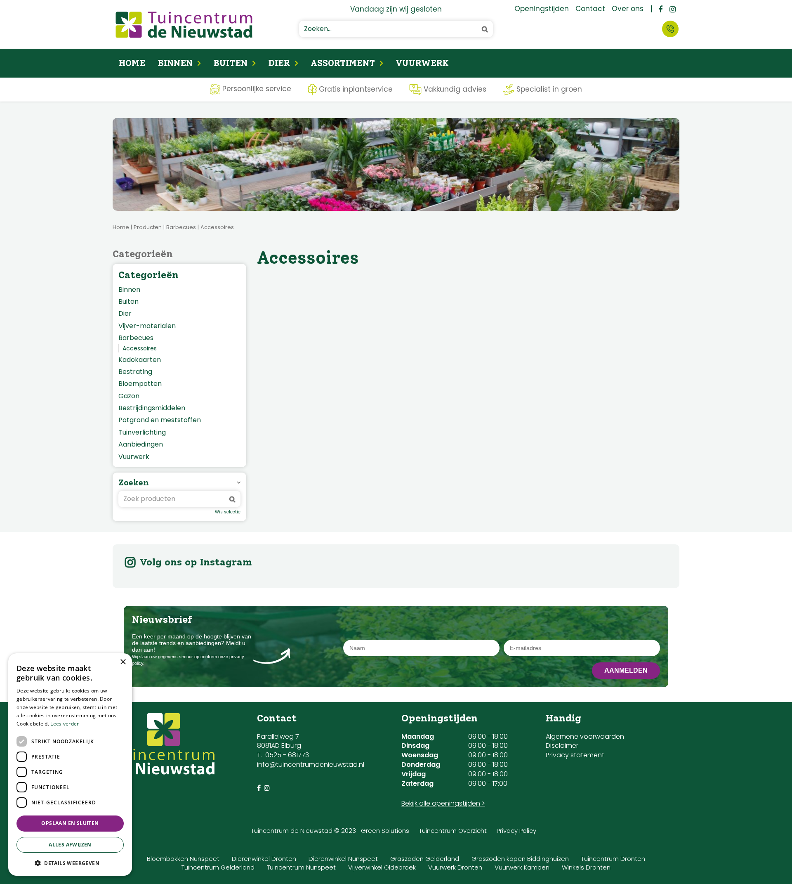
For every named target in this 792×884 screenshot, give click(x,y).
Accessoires (140, 348)
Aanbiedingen (140, 444)
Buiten (128, 301)
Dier (125, 313)
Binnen (129, 289)
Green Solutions (385, 830)
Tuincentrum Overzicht (453, 830)
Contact (670, 29)
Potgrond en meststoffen (159, 420)
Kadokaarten (139, 359)
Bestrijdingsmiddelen (151, 408)
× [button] (123, 662)
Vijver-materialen (147, 326)
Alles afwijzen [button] (70, 844)
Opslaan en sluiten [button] (70, 823)
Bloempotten (140, 383)
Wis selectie (227, 512)
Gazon (128, 396)
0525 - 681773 (287, 755)
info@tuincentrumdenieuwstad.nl (310, 764)
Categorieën (143, 254)
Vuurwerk (133, 456)
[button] (70, 862)
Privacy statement (575, 755)
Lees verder (64, 723)
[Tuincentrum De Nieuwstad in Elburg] (184, 24)
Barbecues (135, 338)
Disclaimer (562, 745)
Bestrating (135, 371)
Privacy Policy (516, 830)
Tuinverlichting (142, 432)
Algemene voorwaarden (585, 736)
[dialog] (70, 764)
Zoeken (133, 482)
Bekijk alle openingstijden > (443, 803)
